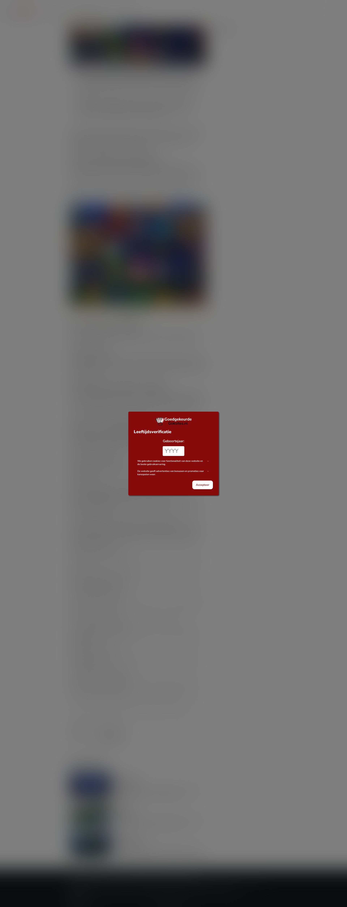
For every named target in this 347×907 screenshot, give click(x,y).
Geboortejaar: (173, 441)
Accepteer (202, 485)
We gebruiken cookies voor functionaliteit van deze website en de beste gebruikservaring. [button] (170, 463)
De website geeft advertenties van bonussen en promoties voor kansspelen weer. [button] (170, 473)
